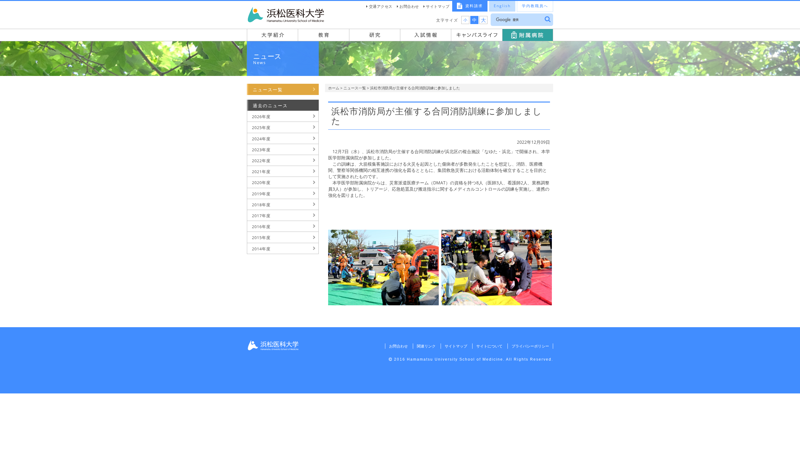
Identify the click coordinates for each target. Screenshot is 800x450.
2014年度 (261, 249)
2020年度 (261, 182)
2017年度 (261, 215)
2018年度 (261, 205)
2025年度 (261, 127)
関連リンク (426, 346)
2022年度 (261, 160)
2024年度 (261, 139)
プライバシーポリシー (530, 346)
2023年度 (261, 149)
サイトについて (489, 346)
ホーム (333, 88)
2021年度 (261, 171)
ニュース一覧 (354, 88)
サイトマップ (437, 6)
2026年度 (261, 116)
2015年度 (261, 237)
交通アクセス (380, 6)
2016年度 (261, 226)
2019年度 (261, 194)
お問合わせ (409, 6)
